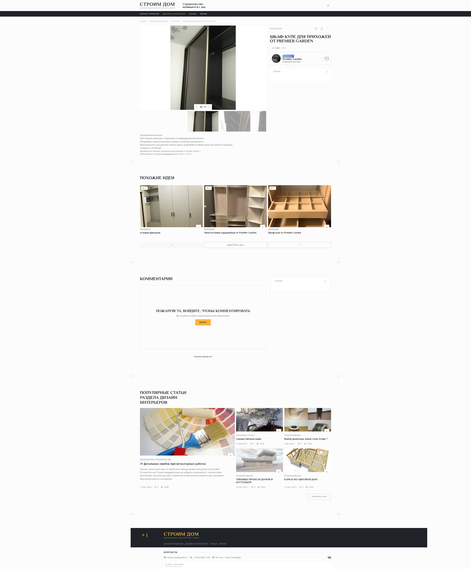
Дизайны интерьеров (196, 543)
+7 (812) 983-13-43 (201, 557)
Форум (222, 543)
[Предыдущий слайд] (171, 245)
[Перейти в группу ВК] (329, 557)
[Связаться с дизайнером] (327, 58)
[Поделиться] (322, 29)
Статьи (213, 543)
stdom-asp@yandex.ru (177, 557)
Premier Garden (292, 59)
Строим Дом (157, 5)
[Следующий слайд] (299, 245)
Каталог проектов (173, 543)
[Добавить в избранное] (316, 29)
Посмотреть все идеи (292, 61)
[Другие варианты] (328, 29)
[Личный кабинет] (328, 5)
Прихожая (276, 29)
